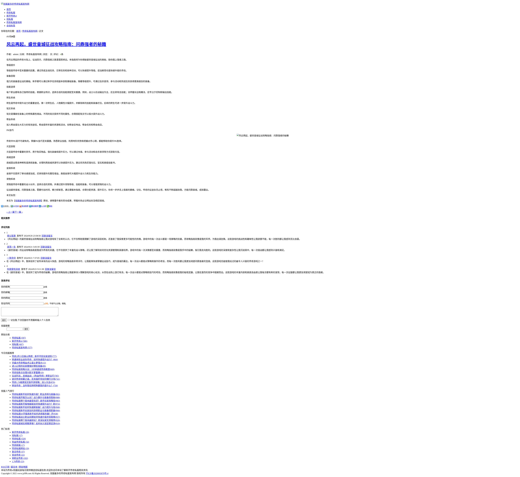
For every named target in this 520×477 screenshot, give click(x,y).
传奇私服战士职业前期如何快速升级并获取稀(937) (36, 417)
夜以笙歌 (11, 236)
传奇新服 (18, 445)
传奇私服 (10, 13)
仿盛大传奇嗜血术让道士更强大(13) (29, 363)
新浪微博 (25, 206)
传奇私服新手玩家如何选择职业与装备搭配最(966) (36, 410)
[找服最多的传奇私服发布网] (15, 4)
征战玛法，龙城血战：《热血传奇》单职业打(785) (35, 376)
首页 (8, 9)
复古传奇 (18, 452)
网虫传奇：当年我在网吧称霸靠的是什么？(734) (35, 385)
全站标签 (10, 26)
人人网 (43, 206)
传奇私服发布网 (14, 22)
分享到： (6, 206)
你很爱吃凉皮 (13, 269)
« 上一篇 (10, 212)
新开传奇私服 (20, 432)
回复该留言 (47, 236)
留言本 (14, 467)
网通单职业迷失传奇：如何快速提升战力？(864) (35, 359)
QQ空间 (16, 206)
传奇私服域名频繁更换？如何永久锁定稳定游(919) (36, 423)
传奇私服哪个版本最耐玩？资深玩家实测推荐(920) (36, 420)
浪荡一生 (11, 247)
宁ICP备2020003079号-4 (97, 473)
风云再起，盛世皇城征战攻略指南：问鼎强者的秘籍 (56, 44)
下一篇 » (19, 212)
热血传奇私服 (20, 442)
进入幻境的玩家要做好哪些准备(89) (29, 366)
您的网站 (5, 298)
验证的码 (5, 303)
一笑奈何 (11, 258)
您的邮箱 (5, 292)
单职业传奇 (20, 458)
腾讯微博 (34, 206)
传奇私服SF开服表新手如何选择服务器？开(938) (35, 414)
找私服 (9, 19)
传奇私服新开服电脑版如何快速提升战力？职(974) (36, 404)
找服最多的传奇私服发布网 (28, 201)
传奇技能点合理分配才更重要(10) (28, 372)
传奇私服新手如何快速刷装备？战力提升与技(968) (36, 407)
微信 (50, 206)
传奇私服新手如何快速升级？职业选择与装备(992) (36, 394)
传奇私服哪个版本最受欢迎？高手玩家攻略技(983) (36, 401)
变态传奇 (18, 455)
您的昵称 (5, 287)
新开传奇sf (11, 16)
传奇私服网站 (20, 448)
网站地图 (23, 467)
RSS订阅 (5, 467)
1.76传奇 (18, 461)
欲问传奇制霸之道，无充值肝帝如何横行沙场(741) (36, 379)
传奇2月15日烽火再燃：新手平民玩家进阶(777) (34, 356)
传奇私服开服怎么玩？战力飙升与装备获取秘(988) (36, 397)
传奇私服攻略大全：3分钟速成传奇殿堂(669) (33, 369)
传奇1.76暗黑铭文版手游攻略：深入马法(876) (33, 382)
